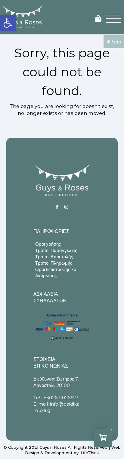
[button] (8, 23)
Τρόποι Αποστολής (54, 257)
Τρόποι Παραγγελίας (56, 250)
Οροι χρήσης (48, 244)
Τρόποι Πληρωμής (53, 263)
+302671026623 (61, 397)
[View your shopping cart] (98, 19)
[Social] (57, 207)
